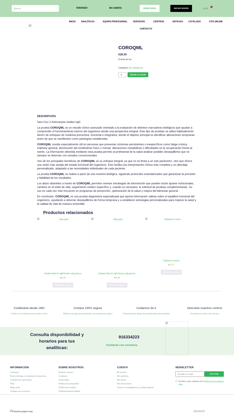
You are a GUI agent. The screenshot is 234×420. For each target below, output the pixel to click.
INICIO (72, 21)
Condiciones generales (21, 380)
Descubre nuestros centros (204, 307)
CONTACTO (146, 29)
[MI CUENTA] (105, 8)
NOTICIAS (178, 21)
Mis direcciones (124, 383)
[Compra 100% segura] (87, 299)
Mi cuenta (121, 372)
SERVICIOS (139, 21)
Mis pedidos (123, 376)
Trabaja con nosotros (20, 391)
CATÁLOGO (194, 21)
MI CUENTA (115, 8)
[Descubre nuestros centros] (204, 299)
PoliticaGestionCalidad (69, 391)
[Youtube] (208, 408)
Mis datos (121, 380)
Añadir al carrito (138, 75)
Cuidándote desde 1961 (29, 307)
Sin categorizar (135, 68)
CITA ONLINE (216, 21)
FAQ (12, 383)
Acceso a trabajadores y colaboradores (135, 387)
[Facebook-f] (208, 400)
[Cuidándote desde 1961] (29, 299)
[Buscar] (54, 8)
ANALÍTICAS (87, 21)
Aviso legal (63, 380)
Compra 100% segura (88, 307)
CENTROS (158, 21)
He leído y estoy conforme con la (201, 382)
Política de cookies (67, 387)
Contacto (14, 372)
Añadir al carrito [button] (63, 285)
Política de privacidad (68, 383)
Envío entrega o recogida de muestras (28, 376)
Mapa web (15, 387)
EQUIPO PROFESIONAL (115, 21)
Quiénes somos (65, 372)
